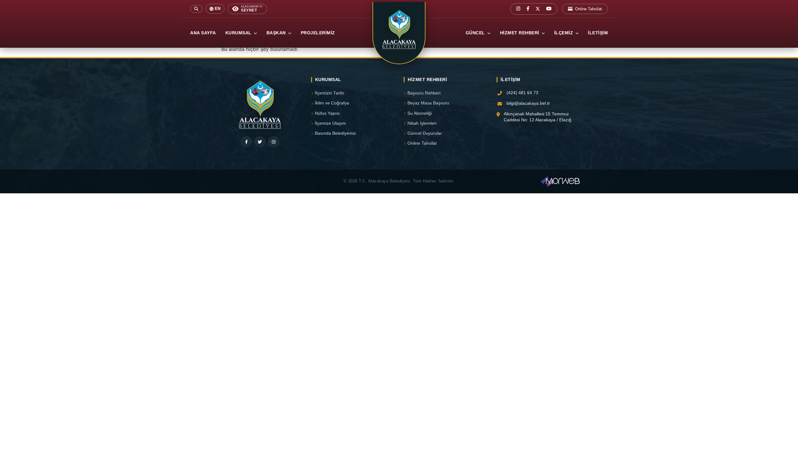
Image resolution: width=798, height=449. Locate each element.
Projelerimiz (318, 33)
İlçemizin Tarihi (329, 93)
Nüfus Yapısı (327, 113)
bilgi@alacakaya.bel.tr (528, 103)
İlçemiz (564, 33)
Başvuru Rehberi (423, 93)
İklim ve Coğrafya (332, 103)
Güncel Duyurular (424, 133)
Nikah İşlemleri (421, 123)
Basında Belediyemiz (335, 133)
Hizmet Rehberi (520, 33)
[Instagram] (273, 142)
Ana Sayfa (203, 33)
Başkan (277, 33)
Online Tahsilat (588, 9)
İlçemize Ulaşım (330, 123)
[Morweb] (560, 181)
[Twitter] (260, 142)
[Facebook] (246, 142)
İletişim (598, 33)
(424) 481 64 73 (522, 92)
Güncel (476, 33)
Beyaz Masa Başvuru (428, 103)
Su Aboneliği (419, 113)
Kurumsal (239, 33)
